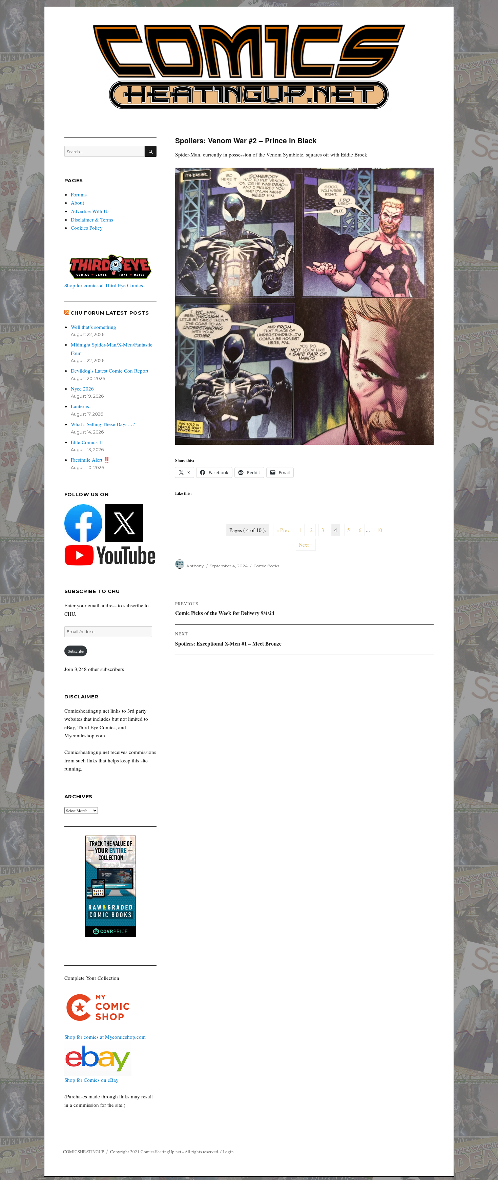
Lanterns (80, 406)
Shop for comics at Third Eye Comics (103, 285)
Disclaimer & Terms (92, 219)
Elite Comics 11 (87, 442)
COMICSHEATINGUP (83, 1152)
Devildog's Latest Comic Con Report (109, 370)
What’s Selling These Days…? (103, 424)
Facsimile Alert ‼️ (90, 459)
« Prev (283, 530)
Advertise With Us (90, 211)
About (77, 202)
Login (228, 1152)
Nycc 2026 (82, 388)
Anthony (195, 565)
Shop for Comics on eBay (91, 1079)
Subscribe (76, 651)
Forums (79, 194)
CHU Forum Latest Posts (109, 313)
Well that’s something (93, 326)
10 (379, 530)
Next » (306, 544)
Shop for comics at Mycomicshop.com (105, 1036)
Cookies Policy (87, 227)
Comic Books (266, 565)
